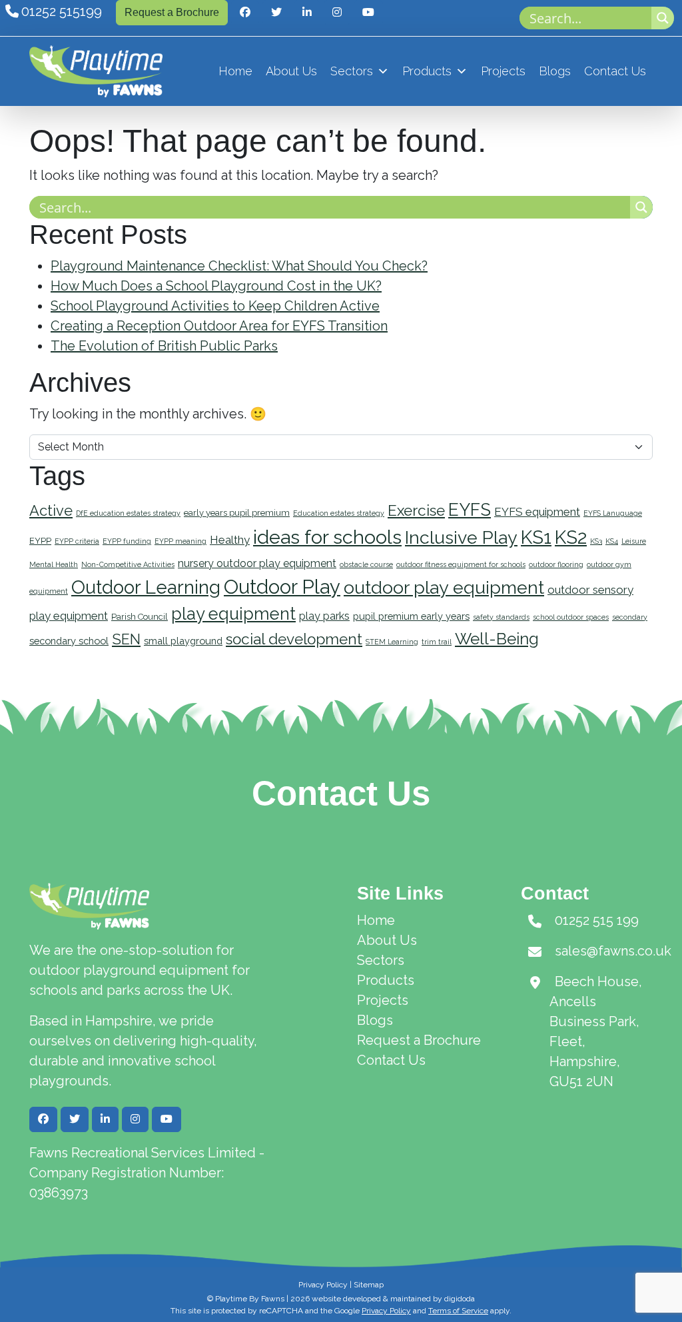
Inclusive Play (461, 537)
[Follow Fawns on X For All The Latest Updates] (276, 12)
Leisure (633, 541)
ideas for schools (327, 537)
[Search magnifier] (662, 18)
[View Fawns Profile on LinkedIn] (307, 12)
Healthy (230, 539)
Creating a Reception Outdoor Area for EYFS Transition (219, 326)
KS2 (571, 537)
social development (294, 639)
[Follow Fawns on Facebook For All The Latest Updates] (245, 12)
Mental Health (53, 564)
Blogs (555, 71)
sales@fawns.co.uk (613, 951)
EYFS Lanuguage (612, 513)
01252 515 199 (597, 920)
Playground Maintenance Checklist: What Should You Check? (239, 266)
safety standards (501, 617)
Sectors (351, 71)
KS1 (536, 537)
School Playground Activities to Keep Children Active (215, 306)
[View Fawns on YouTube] (368, 12)
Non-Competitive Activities (127, 564)
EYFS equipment (537, 511)
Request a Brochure (172, 12)
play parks (324, 616)
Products (427, 71)
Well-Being (497, 638)
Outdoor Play (282, 586)
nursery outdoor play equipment (257, 563)
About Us (291, 71)
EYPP (40, 541)
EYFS (469, 510)
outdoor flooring (556, 564)
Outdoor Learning (145, 587)
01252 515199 (61, 11)
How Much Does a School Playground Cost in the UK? (216, 286)
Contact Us (615, 71)
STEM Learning (392, 642)
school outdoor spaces (571, 617)
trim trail (437, 642)
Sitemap (369, 1284)
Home (235, 71)
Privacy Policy (323, 1284)
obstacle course (366, 564)
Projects (503, 71)
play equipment (233, 614)
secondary (629, 617)
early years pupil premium (237, 513)
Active (51, 510)
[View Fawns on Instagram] (337, 12)
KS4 (611, 541)
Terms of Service (458, 1310)
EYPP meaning (180, 541)
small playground (183, 640)
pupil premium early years (411, 616)
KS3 (596, 541)
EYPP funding (127, 541)
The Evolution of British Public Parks (164, 346)
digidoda (459, 1298)
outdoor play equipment (444, 587)
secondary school (69, 640)
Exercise (416, 510)
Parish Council (139, 617)
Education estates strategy (338, 513)
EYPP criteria (77, 541)
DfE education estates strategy (128, 513)
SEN (126, 639)
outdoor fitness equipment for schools (460, 564)
